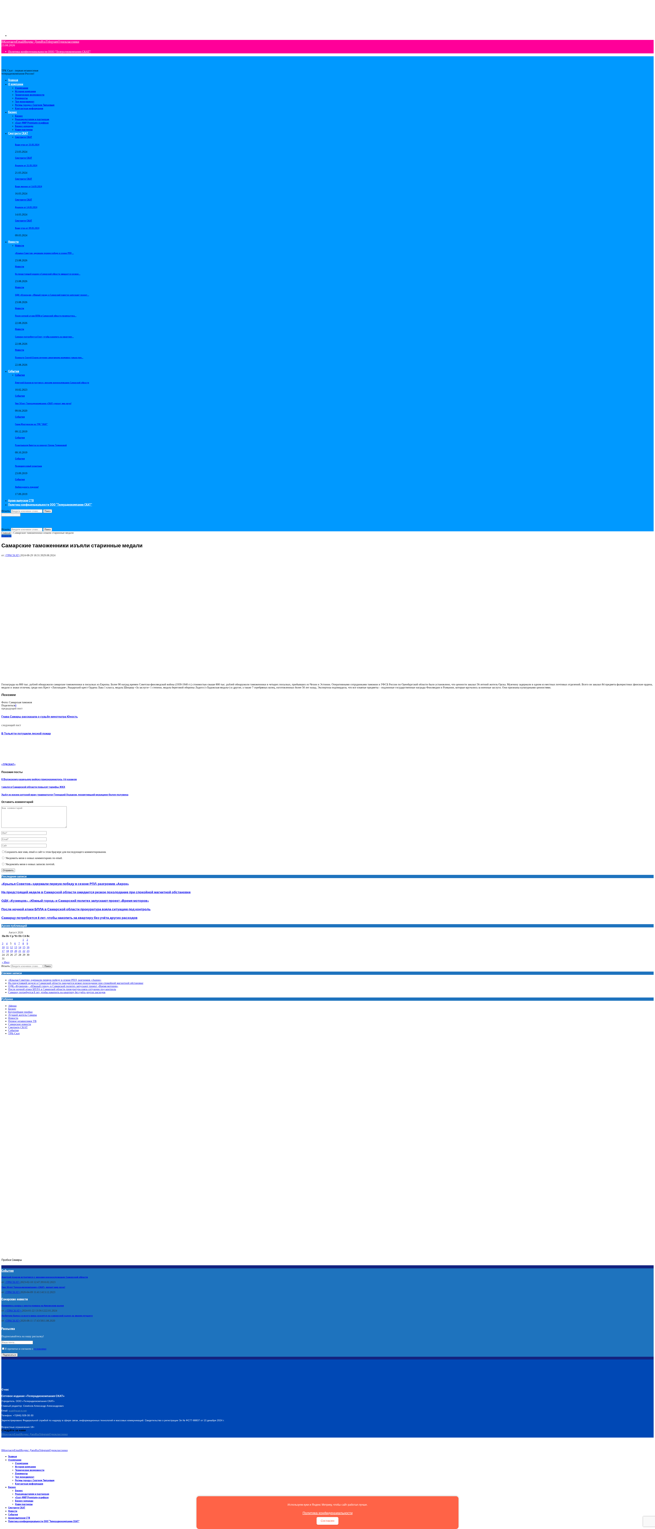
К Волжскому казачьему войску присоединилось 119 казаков (39, 779)
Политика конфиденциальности (328, 1513)
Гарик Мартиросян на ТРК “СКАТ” (31, 424)
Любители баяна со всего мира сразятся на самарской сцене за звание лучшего (47, 1315)
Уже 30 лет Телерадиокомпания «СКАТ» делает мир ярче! (43, 403)
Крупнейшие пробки (20, 1011)
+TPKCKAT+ (12, 1292)
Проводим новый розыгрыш (28, 466)
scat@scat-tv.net (18, 1410)
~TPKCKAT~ (12, 1282)
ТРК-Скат (14, 1033)
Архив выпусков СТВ (21, 500)
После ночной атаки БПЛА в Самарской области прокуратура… (45, 315)
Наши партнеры (24, 129)
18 (7, 951)
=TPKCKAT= (12, 555)
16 (28, 947)
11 (7, 947)
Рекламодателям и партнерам (32, 119)
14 (19, 947)
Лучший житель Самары (22, 1015)
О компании (15, 84)
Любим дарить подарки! (27, 487)
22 (24, 951)
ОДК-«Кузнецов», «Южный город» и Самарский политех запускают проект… (52, 294)
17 (3, 951)
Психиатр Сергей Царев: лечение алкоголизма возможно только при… (49, 357)
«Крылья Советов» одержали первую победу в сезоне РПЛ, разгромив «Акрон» (65, 884)
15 (24, 947)
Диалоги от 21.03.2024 (26, 165)
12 (11, 947)
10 (3, 947)
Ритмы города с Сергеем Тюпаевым (34, 105)
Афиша (12, 1005)
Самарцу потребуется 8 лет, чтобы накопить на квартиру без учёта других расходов (69, 918)
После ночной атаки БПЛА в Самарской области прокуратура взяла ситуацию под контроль (76, 909)
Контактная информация (29, 108)
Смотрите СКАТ (18, 133)
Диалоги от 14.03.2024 (26, 207)
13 (15, 947)
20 (15, 951)
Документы (21, 98)
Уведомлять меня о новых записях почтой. (30, 864)
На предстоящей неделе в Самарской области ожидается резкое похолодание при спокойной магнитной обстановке (96, 892)
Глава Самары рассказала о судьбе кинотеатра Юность (39, 717)
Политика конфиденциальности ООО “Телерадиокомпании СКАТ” (49, 51)
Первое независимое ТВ (22, 1021)
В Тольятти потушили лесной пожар (26, 733)
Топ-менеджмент (24, 101)
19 (11, 951)
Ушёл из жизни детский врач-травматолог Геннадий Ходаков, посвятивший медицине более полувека (64, 795)
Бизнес (12, 112)
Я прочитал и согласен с (25, 1348)
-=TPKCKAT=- (13, 1310)
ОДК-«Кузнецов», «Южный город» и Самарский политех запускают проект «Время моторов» (75, 901)
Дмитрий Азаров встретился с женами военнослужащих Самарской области (52, 382)
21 (19, 951)
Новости (13, 242)
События (13, 371)
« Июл (5, 962)
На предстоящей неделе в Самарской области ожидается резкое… (47, 273)
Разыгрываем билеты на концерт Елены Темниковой (41, 445)
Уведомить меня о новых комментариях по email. (33, 858)
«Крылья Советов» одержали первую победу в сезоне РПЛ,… (44, 253)
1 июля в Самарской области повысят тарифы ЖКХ (33, 787)
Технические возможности (29, 94)
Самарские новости (19, 1024)
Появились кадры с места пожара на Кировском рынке (32, 1305)
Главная (13, 80)
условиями (40, 1348)
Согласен (327, 1521)
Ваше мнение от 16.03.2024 (28, 186)
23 (28, 951)
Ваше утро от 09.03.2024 (27, 228)
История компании (25, 91)
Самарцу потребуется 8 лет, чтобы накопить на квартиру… (44, 336)
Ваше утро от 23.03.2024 (27, 144)
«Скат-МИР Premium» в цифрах (32, 122)
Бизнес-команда (24, 126)
